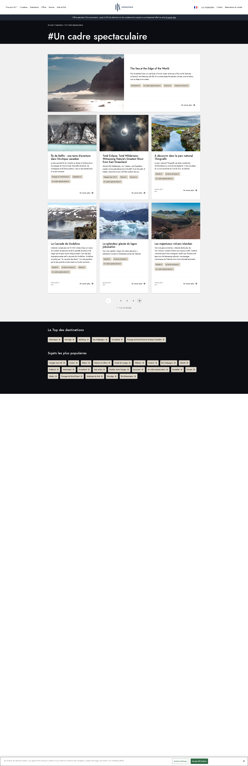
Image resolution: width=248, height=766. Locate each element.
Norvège (68, 339)
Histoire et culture (100, 363)
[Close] (244, 761)
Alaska (51, 376)
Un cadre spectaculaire (156, 369)
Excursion (137, 369)
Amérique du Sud (93, 376)
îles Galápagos (98, 339)
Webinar (138, 363)
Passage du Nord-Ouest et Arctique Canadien (144, 339)
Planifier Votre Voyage (117, 369)
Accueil (50, 25)
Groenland (116, 339)
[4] (139, 300)
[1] (108, 300)
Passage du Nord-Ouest (70, 376)
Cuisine (72, 363)
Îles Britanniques (127, 376)
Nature (84, 363)
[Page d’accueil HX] (124, 7)
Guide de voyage (121, 363)
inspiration (59, 25)
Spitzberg (82, 339)
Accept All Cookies (199, 761)
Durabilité (175, 369)
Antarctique (53, 339)
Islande (182, 363)
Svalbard (52, 369)
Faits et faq (98, 369)
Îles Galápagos (167, 363)
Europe (189, 369)
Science (151, 363)
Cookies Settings (180, 761)
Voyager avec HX (55, 363)
